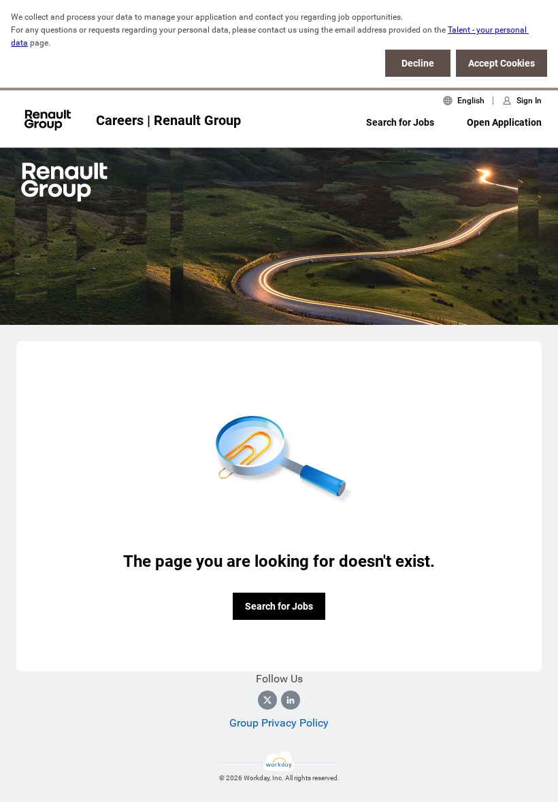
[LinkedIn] (290, 700)
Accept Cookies (501, 63)
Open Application (504, 122)
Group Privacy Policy (279, 722)
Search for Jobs (400, 122)
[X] (267, 700)
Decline (417, 63)
